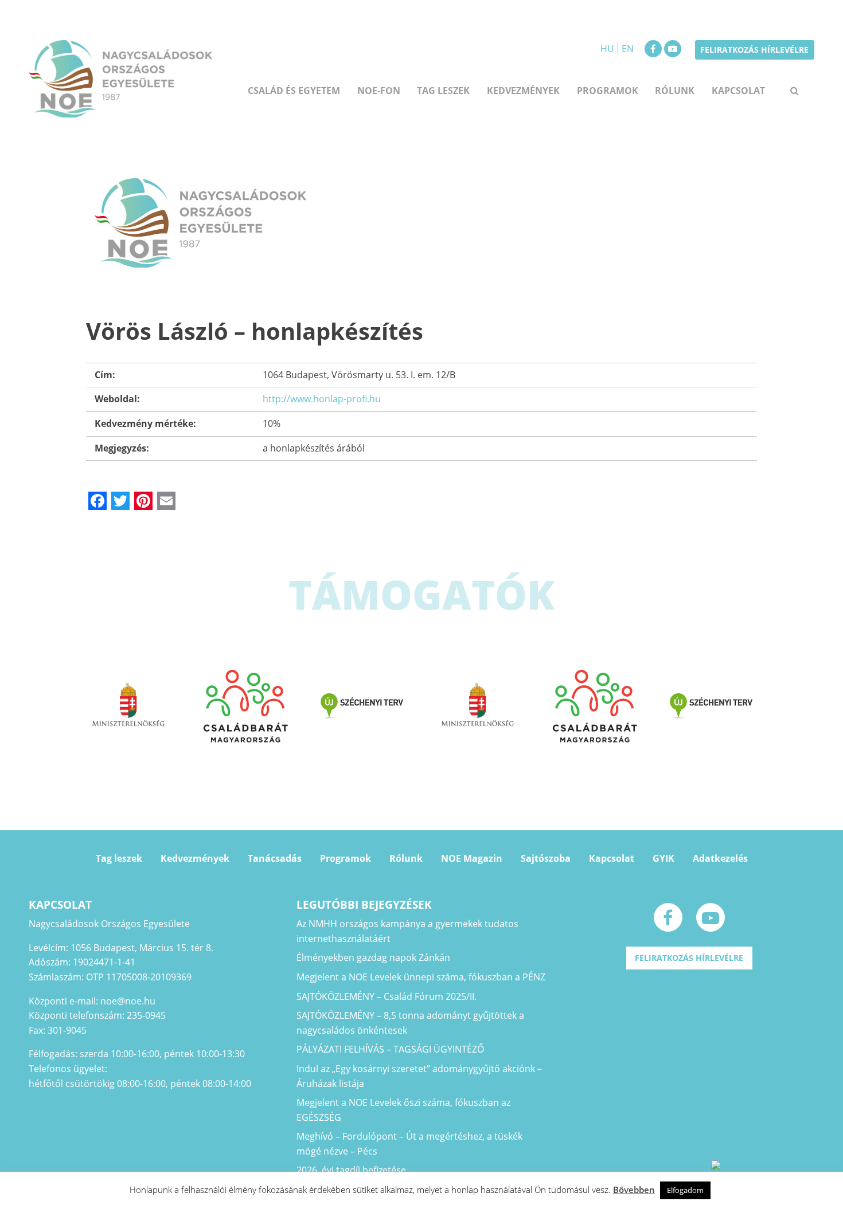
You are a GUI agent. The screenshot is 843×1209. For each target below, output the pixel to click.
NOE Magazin (471, 858)
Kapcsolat (738, 90)
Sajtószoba (546, 858)
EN (628, 48)
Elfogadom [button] (685, 1190)
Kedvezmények (195, 858)
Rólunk (674, 90)
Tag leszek (443, 90)
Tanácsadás (275, 858)
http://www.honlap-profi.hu (322, 398)
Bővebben (634, 1189)
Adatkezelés (720, 858)
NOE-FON (378, 90)
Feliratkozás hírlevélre (754, 49)
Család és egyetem (294, 90)
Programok (607, 90)
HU (607, 48)
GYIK (663, 858)
